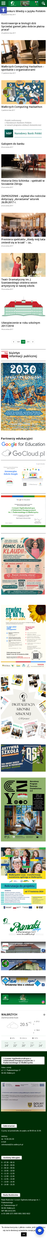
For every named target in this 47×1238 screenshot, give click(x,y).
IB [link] (18, 1231)
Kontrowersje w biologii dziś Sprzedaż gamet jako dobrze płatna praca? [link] (22, 26)
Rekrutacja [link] (8, 1228)
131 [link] (28, 342)
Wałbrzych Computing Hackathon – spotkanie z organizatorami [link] (22, 68)
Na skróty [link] (25, 1231)
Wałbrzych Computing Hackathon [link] (21, 107)
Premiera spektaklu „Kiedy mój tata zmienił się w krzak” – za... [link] (23, 241)
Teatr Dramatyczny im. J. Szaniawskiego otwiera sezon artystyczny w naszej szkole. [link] (19, 283)
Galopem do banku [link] (12, 143)
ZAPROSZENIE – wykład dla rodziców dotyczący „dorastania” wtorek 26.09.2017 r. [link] (23, 199)
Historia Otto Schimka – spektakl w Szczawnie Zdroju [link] (23, 182)
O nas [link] (32, 1228)
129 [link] (18, 342)
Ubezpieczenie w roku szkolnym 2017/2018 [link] (20, 324)
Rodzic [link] (17, 1228)
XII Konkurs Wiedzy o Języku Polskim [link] (23, 11)
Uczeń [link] (25, 1228)
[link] (3, 10)
